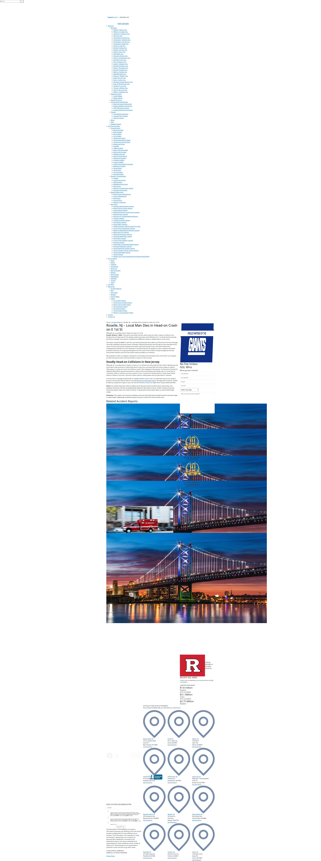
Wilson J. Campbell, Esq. (120, 92)
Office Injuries (117, 182)
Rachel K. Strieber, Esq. (120, 70)
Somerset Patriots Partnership (123, 110)
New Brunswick (115, 271)
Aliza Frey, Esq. (117, 36)
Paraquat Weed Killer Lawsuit (122, 236)
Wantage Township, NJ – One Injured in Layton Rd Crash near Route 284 (116, 500)
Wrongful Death (118, 174)
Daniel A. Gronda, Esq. (120, 50)
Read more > (110, 427)
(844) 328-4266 (123, 23)
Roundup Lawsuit (118, 242)
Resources (111, 287)
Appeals (115, 178)
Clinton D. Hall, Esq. (119, 46)
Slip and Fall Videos (119, 309)
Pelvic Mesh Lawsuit (119, 238)
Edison (113, 262)
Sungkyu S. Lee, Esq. (119, 86)
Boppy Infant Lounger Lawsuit (122, 208)
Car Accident (117, 136)
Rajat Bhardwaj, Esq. (119, 74)
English (110, 17)
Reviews (113, 295)
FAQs (112, 122)
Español (115, 17)
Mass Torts (114, 204)
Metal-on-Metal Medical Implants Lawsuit (126, 230)
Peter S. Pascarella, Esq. (120, 68)
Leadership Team (116, 94)
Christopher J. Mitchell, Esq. (122, 40)
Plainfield (114, 279)
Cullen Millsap (117, 96)
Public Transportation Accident (123, 164)
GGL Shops (114, 293)
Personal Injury (115, 128)
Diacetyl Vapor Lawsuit (120, 214)
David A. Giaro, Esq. (119, 52)
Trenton (113, 281)
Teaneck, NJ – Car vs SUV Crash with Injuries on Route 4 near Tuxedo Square (117, 475)
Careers (110, 315)
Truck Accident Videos (120, 311)
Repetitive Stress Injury (120, 184)
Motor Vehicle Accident (120, 150)
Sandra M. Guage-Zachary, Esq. (123, 82)
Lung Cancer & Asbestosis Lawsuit (124, 228)
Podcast (113, 112)
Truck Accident (118, 172)
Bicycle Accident (118, 130)
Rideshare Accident (119, 166)
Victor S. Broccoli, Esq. (120, 90)
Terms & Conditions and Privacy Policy (198, 428)
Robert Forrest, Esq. (119, 78)
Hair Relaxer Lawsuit (119, 222)
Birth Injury (116, 198)
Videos (113, 299)
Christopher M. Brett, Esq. (121, 38)
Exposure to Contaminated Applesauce (125, 216)
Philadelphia (114, 277)
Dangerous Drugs (119, 144)
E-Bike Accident (118, 148)
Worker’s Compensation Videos (123, 313)
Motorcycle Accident (119, 152)
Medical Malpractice (117, 192)
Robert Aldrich (117, 98)
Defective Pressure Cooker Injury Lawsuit (126, 212)
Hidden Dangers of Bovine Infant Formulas (126, 226)
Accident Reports (116, 289)
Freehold (113, 264)
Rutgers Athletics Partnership (122, 106)
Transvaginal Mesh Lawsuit (121, 252)
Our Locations (112, 258)
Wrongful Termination (120, 190)
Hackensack (114, 266)
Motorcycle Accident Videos (122, 305)
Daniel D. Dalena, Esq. (120, 48)
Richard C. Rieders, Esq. (120, 76)
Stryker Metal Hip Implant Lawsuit (124, 248)
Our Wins (111, 285)
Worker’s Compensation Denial (123, 188)
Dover (113, 260)
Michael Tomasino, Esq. (120, 66)
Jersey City (114, 269)
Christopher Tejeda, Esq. (121, 44)
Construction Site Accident (121, 142)
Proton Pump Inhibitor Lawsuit (123, 240)
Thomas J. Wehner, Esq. (120, 88)
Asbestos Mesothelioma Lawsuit (123, 206)
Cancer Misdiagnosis (119, 196)
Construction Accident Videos (122, 303)
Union (113, 283)
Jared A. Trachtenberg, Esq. (121, 58)
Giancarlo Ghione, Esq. (120, 56)
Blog (112, 291)
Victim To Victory (118, 118)
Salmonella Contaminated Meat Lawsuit (125, 244)
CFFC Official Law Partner (121, 108)
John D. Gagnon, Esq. (119, 62)
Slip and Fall (117, 170)
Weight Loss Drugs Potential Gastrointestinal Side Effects (131, 256)
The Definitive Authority (120, 114)
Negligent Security (119, 154)
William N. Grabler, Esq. (120, 32)
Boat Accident (117, 132)
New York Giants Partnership (122, 104)
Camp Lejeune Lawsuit (120, 210)
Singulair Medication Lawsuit (122, 246)
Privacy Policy (110, 856)
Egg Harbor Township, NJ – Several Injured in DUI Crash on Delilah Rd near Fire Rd (116, 552)
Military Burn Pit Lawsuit (121, 232)
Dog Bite (116, 146)
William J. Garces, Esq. (120, 30)
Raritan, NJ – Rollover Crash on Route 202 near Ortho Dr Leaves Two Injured (116, 423)
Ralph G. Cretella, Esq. (120, 72)
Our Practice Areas (114, 126)
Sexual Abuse (117, 168)
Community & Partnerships (119, 102)
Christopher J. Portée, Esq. (121, 42)
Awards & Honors (116, 100)
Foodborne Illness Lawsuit (121, 220)
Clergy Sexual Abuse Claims (122, 140)
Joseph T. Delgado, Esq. (120, 64)
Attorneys (114, 28)
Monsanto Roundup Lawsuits (122, 234)
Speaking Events (116, 124)
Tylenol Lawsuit (118, 254)
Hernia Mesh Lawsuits (120, 224)
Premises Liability (118, 160)
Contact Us (111, 317)
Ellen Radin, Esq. (118, 54)
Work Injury (117, 186)
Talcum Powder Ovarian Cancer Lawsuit (125, 250)
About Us (111, 26)
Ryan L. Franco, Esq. (119, 80)
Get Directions (147, 747)
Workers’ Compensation (118, 176)
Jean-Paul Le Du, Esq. (119, 60)
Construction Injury (119, 180)
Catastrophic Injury (119, 138)
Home (108, 322)
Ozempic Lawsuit (118, 218)
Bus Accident (117, 134)
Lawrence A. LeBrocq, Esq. (121, 34)
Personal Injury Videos (120, 307)
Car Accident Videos (119, 301)
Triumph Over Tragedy (120, 116)
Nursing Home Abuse (120, 156)
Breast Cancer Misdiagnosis (122, 194)
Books (113, 120)
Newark (113, 273)
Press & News (115, 297)
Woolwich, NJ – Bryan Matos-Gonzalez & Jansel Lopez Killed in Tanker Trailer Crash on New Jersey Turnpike (117, 449)
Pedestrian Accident (119, 158)
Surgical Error (117, 200)
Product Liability (118, 162)
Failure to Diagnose (119, 202)
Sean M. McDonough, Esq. (121, 84)
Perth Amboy (115, 275)
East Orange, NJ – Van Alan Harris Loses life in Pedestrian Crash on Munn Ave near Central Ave (116, 527)
